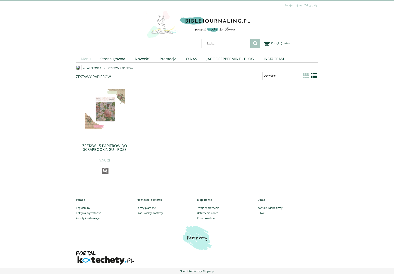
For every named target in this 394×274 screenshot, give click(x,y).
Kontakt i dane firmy (270, 208)
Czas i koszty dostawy (149, 213)
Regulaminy (83, 208)
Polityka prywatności (88, 213)
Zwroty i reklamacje (88, 218)
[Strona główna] (197, 23)
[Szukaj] (255, 43)
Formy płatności (146, 208)
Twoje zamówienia (208, 208)
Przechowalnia (206, 218)
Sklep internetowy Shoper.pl (197, 271)
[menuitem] (85, 59)
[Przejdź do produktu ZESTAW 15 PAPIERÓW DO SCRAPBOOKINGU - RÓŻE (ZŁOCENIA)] (105, 114)
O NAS (261, 213)
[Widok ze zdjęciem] (306, 76)
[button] (105, 171)
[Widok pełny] (314, 76)
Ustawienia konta (207, 213)
